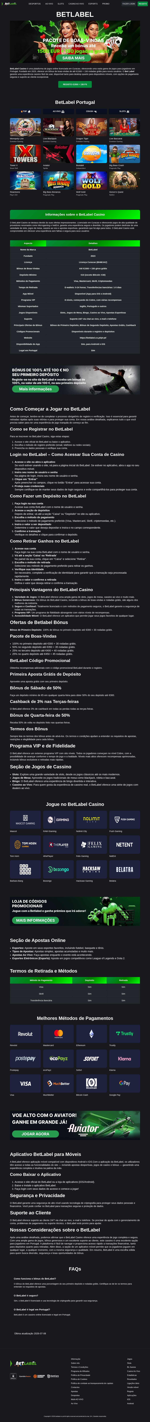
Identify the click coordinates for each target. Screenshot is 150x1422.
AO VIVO (57, 111)
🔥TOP (24, 111)
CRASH (89, 111)
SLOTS (122, 111)
